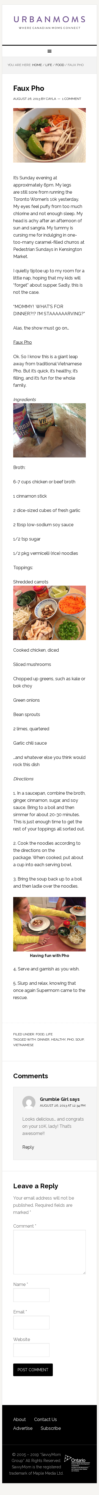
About (19, 1419)
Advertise (22, 1428)
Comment (24, 1226)
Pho (70, 1039)
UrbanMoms (49, 22)
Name (20, 1284)
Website (21, 1339)
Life (49, 1034)
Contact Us (45, 1419)
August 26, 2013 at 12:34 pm (63, 1105)
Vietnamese (23, 1045)
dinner (43, 1039)
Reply (28, 1147)
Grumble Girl (54, 1099)
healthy (58, 1039)
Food (40, 1034)
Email (20, 1312)
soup (79, 1039)
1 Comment (71, 99)
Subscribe (51, 1428)
